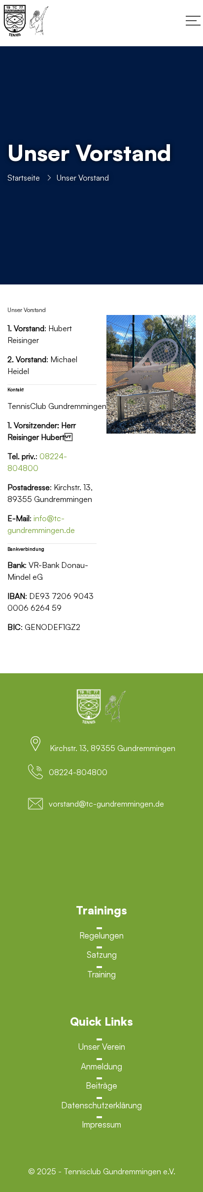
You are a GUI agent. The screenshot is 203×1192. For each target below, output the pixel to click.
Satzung (102, 954)
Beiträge (101, 1085)
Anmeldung (101, 1066)
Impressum (101, 1124)
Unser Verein (101, 1046)
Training (101, 974)
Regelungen (101, 935)
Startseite (23, 178)
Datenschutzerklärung (101, 1105)
